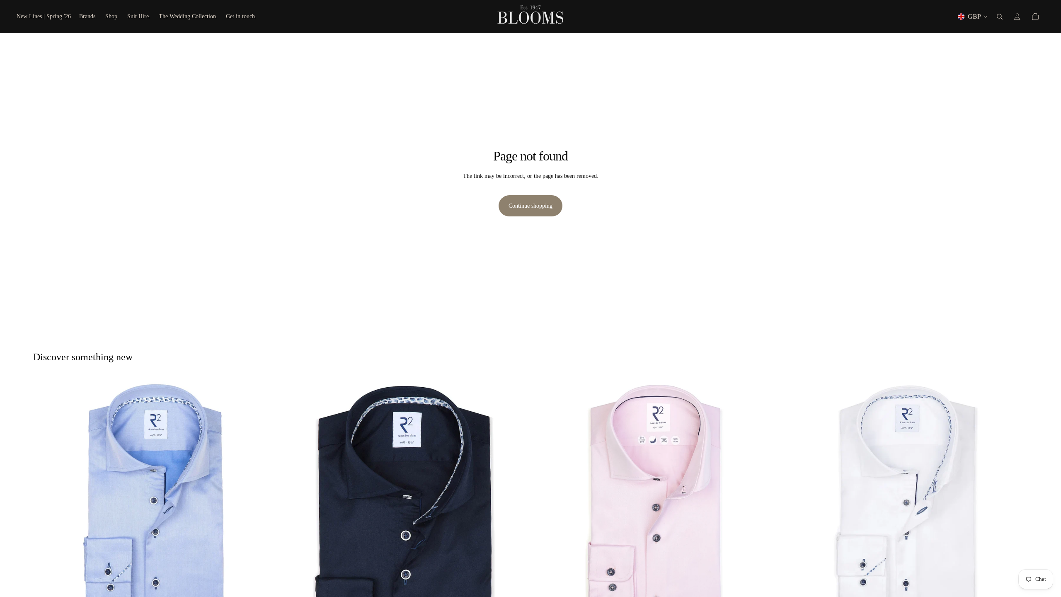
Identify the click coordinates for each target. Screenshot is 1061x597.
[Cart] (1035, 16)
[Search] (1000, 16)
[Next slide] (265, 500)
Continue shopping (530, 206)
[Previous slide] (45, 500)
